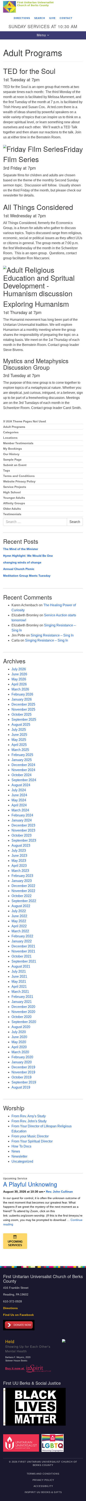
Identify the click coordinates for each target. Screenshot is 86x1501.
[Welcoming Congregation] (54, 1442)
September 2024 (23, 780)
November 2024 (23, 770)
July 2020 (18, 1032)
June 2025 (19, 734)
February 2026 (22, 694)
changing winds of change (22, 562)
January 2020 (21, 1062)
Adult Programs (14, 426)
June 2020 (19, 1037)
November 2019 (23, 1072)
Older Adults (12, 508)
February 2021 (22, 996)
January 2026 (21, 699)
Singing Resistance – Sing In (52, 635)
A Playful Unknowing (30, 1184)
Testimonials (12, 514)
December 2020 (23, 1007)
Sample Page (12, 459)
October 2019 (21, 1077)
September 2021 (23, 961)
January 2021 (21, 1001)
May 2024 (18, 800)
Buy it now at (15, 1368)
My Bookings (12, 448)
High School (12, 492)
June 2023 (19, 855)
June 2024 (19, 795)
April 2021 (19, 986)
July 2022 (18, 911)
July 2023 (18, 850)
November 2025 (23, 709)
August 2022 (20, 906)
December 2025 (23, 704)
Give (52, 18)
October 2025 (21, 714)
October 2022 (21, 896)
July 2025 (18, 729)
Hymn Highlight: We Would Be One (28, 555)
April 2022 (19, 926)
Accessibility (43, 1486)
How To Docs (21, 1146)
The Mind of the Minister (20, 549)
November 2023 (23, 830)
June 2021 (19, 976)
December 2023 (23, 825)
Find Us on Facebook (18, 1314)
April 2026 (19, 684)
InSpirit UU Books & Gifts (43, 1492)
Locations (10, 437)
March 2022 (20, 931)
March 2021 (20, 991)
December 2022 (23, 886)
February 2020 (22, 1057)
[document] (43, 650)
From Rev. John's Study (29, 1121)
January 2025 (21, 760)
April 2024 (19, 805)
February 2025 (22, 755)
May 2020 (18, 1042)
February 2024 (22, 815)
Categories (11, 432)
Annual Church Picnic (18, 569)
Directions (22, 18)
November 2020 (23, 1012)
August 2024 (20, 785)
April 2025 (19, 745)
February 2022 (22, 936)
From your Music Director (30, 1136)
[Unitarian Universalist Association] (22, 1442)
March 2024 (20, 810)
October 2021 (21, 956)
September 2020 (23, 1022)
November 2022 (23, 891)
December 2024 (23, 765)
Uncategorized (22, 1161)
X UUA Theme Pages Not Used (24, 421)
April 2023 (19, 865)
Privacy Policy (43, 1480)
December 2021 (23, 946)
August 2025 (20, 724)
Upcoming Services (15, 1243)
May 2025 (18, 739)
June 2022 (19, 916)
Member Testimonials (18, 443)
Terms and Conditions (19, 476)
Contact (66, 18)
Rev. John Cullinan (59, 1191)
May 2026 (18, 679)
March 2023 (20, 870)
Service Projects (14, 487)
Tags (6, 470)
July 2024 (18, 790)
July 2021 (18, 971)
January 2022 (21, 941)
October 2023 (21, 835)
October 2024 (21, 775)
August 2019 (20, 1087)
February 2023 (22, 876)
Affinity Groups (14, 503)
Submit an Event (15, 465)
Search (39, 18)
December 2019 (23, 1067)
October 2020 (21, 1017)
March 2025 (20, 750)
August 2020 (20, 1027)
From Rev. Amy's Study (28, 1116)
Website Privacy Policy (19, 481)
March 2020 (20, 1052)
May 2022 (18, 921)
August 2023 (20, 845)
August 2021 (20, 966)
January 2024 (21, 820)
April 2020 (19, 1047)
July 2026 (18, 669)
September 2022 (23, 901)
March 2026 (20, 689)
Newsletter (19, 1156)
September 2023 (23, 840)
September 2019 (23, 1082)
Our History (11, 454)
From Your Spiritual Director (32, 1141)
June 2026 (19, 674)
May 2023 (18, 860)
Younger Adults (14, 497)
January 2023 (21, 881)
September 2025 (23, 719)
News (15, 1151)
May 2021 (18, 981)
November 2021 (23, 951)
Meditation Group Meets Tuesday (27, 575)
